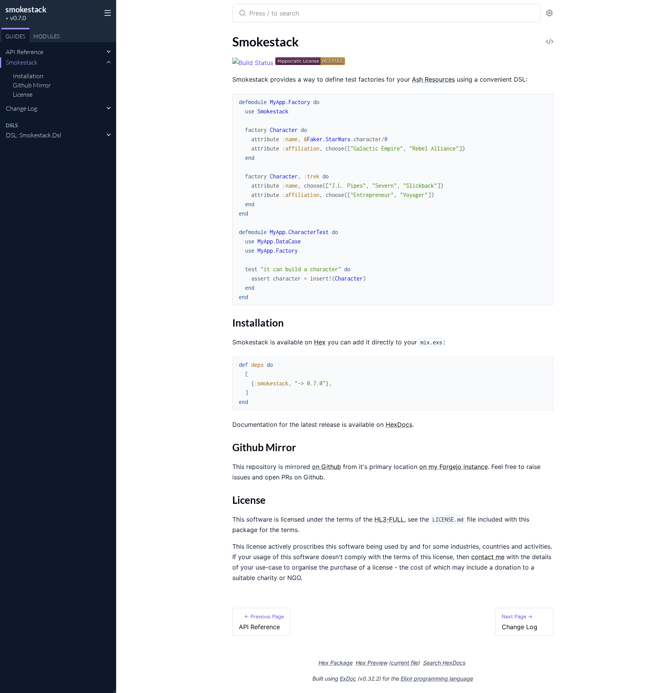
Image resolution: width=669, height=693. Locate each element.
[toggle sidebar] (106, 12)
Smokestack (22, 62)
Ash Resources (433, 79)
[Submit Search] (242, 14)
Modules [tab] (46, 36)
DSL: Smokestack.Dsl (33, 135)
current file (404, 662)
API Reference (24, 52)
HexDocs (399, 424)
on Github (326, 467)
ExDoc (348, 678)
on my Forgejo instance (453, 467)
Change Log (21, 108)
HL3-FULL (389, 519)
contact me (487, 557)
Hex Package (336, 662)
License (23, 94)
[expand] (108, 52)
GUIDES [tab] (15, 36)
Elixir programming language (437, 678)
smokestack (25, 9)
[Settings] (549, 13)
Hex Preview (372, 662)
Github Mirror (32, 85)
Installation (28, 76)
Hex (320, 342)
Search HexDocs (444, 663)
